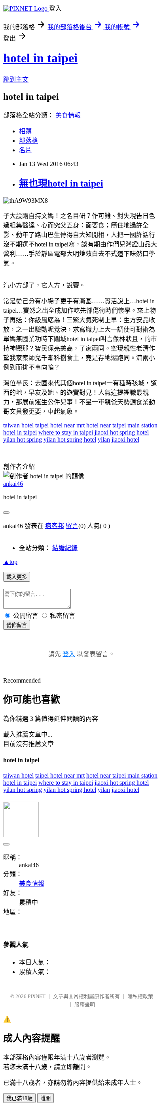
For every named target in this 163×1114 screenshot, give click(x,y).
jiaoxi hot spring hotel (122, 432)
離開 (45, 1098)
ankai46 (13, 483)
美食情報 (68, 115)
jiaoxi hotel (125, 439)
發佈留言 (16, 625)
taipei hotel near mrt (60, 425)
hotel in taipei (40, 58)
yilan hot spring (22, 439)
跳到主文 (15, 79)
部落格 (28, 140)
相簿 (25, 131)
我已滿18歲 (19, 1098)
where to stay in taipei (65, 432)
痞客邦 (54, 525)
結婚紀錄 (65, 548)
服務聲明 (84, 1005)
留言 (72, 525)
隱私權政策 (140, 996)
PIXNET (36, 996)
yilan (104, 439)
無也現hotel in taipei (61, 183)
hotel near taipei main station (121, 425)
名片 (25, 150)
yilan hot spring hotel (70, 439)
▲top (10, 561)
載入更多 (16, 577)
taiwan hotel (18, 425)
